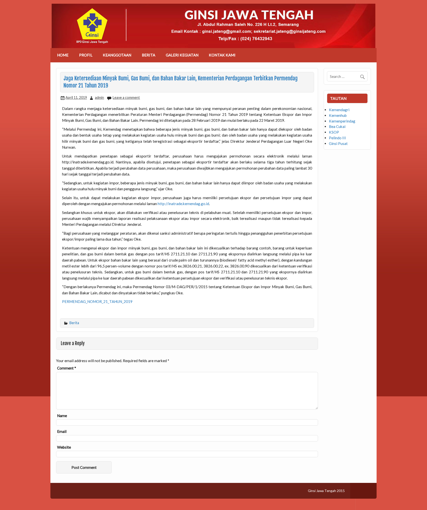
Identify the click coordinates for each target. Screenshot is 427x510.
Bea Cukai (337, 126)
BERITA (148, 55)
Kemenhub (338, 115)
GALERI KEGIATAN (182, 55)
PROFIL (85, 55)
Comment (66, 368)
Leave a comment (126, 97)
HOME (62, 55)
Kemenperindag (342, 121)
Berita (74, 323)
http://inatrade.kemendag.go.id (183, 203)
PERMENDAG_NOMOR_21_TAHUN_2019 (97, 301)
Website (64, 447)
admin (99, 97)
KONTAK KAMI (222, 55)
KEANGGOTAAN (117, 55)
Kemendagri (339, 109)
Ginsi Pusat (338, 143)
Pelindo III (337, 138)
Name (62, 416)
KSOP (334, 132)
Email (61, 431)
